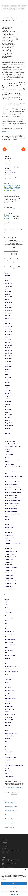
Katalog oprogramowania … (11, 511)
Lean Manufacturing (10, 687)
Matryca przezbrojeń (10, 695)
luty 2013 (7, 347)
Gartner (7, 660)
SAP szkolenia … (9, 532)
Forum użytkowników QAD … (11, 505)
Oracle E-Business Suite (11, 714)
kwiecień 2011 (8, 382)
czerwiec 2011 (8, 377)
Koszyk (7, 815)
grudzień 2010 (8, 393)
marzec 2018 (8, 275)
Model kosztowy (9, 706)
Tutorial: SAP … (8, 546)
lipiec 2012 (7, 364)
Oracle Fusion (8, 717)
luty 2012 (7, 372)
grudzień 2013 (8, 329)
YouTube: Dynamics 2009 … (11, 556)
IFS (6, 663)
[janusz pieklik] (6, 216)
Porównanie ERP (9, 719)
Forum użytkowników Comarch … (12, 487)
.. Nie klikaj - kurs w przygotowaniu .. (14, 787)
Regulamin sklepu (9, 819)
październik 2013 (9, 334)
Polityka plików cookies (14, 894)
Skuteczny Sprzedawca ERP (11, 754)
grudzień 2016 (8, 278)
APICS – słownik (9, 454)
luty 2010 (7, 420)
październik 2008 (9, 425)
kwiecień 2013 (8, 345)
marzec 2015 (8, 299)
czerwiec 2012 (8, 366)
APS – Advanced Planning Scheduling (13, 610)
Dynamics (7, 628)
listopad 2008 (8, 423)
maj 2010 (7, 412)
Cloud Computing (9, 618)
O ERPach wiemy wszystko (11, 177)
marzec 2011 (8, 385)
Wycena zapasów (9, 776)
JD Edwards (8, 679)
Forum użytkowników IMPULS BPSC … (14, 500)
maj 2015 (7, 294)
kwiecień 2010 (8, 414)
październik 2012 (9, 358)
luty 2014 (7, 323)
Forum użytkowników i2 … (11, 495)
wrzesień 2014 (8, 307)
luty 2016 (7, 280)
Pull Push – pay (8, 725)
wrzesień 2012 (8, 361)
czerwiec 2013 (8, 339)
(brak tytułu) (8, 162)
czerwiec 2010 (8, 409)
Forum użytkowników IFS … (11, 497)
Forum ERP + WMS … (10, 479)
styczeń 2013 (8, 350)
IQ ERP (6, 674)
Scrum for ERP (8, 752)
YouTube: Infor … (9, 570)
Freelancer (7, 658)
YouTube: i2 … (8, 562)
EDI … (6, 473)
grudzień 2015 (8, 286)
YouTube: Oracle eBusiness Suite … (13, 581)
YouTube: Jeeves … (9, 575)
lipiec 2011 (7, 374)
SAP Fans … (8, 519)
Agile (6, 602)
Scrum (6, 749)
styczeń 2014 (8, 326)
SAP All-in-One (8, 744)
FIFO (6, 652)
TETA (6, 762)
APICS (6, 604)
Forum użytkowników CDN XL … (12, 484)
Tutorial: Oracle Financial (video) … (13, 543)
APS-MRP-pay (8, 612)
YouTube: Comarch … (10, 554)
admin (12, 22)
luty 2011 (7, 388)
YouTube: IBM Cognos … (10, 564)
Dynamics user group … (10, 471)
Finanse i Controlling (10, 655)
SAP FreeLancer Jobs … (10, 522)
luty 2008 (7, 433)
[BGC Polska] (18, 187)
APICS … (7, 457)
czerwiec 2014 (8, 313)
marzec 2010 (8, 417)
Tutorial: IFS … (8, 540)
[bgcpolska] (6, 215)
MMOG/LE (7, 703)
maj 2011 (7, 380)
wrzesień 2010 (8, 401)
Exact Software (9, 650)
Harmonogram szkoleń (11, 806)
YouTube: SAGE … (9, 586)
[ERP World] (7, 185)
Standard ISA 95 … (9, 535)
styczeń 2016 (8, 283)
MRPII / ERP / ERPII (9, 709)
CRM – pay (7, 626)
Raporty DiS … (8, 516)
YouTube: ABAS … (9, 548)
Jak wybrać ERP (9, 677)
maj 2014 (7, 315)
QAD (6, 728)
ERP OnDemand (9, 642)
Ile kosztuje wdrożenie (20, 22)
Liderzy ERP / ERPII (9, 690)
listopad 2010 (8, 396)
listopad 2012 (8, 355)
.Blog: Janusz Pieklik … (10, 441)
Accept (14, 883)
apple (6, 607)
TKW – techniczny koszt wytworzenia (14, 765)
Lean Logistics (8, 685)
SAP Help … (7, 524)
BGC (3, 1)
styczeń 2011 (8, 390)
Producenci (8, 722)
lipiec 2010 (7, 406)
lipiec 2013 (7, 337)
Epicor (6, 636)
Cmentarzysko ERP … (10, 464)
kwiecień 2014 (8, 318)
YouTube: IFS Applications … (11, 567)
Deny (14, 887)
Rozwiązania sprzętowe (11, 733)
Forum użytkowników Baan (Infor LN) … (14, 481)
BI (5, 615)
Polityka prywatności (10, 823)
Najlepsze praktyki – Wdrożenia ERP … (14, 514)
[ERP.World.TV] (6, 218)
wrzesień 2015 (8, 291)
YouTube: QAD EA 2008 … (11, 583)
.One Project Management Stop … (13, 446)
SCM (6, 746)
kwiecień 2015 (8, 296)
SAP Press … (8, 530)
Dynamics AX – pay (9, 631)
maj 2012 (7, 369)
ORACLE (7, 711)
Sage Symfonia (8, 738)
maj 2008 (7, 428)
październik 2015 (9, 288)
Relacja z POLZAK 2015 (10, 172)
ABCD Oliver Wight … (10, 451)
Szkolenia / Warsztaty (10, 757)
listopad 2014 (8, 302)
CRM (6, 623)
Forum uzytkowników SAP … (11, 508)
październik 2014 (9, 305)
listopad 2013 (8, 331)
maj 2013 (7, 342)
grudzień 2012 (8, 353)
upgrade (7, 768)
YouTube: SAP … (9, 589)
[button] (26, 870)
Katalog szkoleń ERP (10, 802)
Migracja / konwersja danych (12, 701)
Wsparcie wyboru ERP (11, 810)
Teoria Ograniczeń (9, 760)
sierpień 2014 (8, 310)
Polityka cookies (9, 827)
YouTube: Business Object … (11, 551)
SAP (6, 741)
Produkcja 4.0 (8, 158)
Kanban (7, 682)
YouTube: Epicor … (9, 559)
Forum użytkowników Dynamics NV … (13, 492)
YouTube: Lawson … (9, 578)
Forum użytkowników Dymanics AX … (13, 489)
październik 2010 (9, 398)
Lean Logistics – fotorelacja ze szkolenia (11, 850)
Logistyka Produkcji (9, 693)
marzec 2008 (8, 431)
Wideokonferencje (9, 770)
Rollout (7, 730)
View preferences (14, 891)
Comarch (7, 620)
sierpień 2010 (8, 404)
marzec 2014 (8, 321)
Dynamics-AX (8, 634)
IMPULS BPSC (8, 669)
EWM (6, 647)
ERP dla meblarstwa (10, 639)
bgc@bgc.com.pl (5, 131)
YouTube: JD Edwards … (10, 573)
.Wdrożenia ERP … (9, 449)
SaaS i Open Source (9, 736)
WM (6, 773)
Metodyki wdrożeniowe (10, 698)
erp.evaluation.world (10, 644)
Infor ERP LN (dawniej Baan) (11, 671)
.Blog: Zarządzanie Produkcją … (12, 443)
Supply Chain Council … (10, 538)
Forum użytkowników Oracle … (12, 503)
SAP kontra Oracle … (10, 527)
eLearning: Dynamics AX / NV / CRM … (13, 476)
